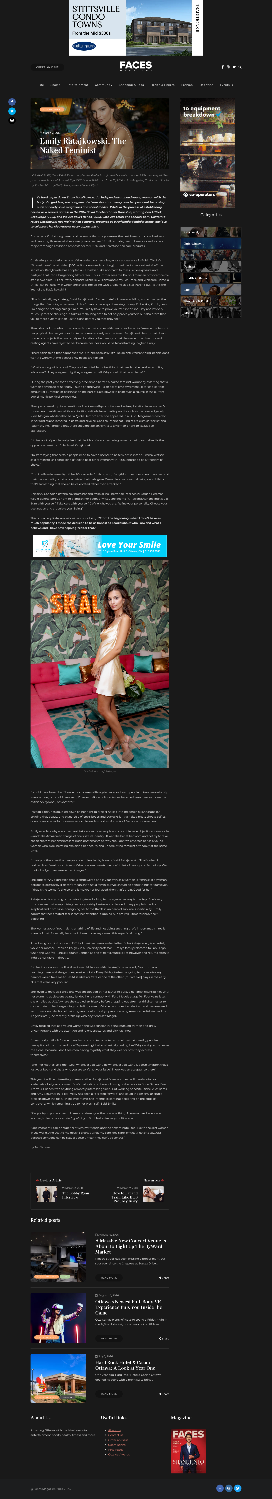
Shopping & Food (131, 85)
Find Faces (115, 1449)
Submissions (116, 1445)
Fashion (187, 85)
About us (114, 1430)
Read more (109, 1277)
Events (225, 85)
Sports (55, 85)
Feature (68, 1397)
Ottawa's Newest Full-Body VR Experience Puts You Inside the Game (128, 1307)
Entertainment (77, 85)
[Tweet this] (12, 111)
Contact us (115, 1435)
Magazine (206, 85)
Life (41, 85)
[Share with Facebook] (12, 102)
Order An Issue (47, 67)
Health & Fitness (163, 85)
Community (103, 85)
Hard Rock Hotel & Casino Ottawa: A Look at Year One (125, 1365)
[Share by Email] (12, 120)
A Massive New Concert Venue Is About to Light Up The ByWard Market (130, 1246)
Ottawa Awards (119, 1454)
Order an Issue (118, 1440)
